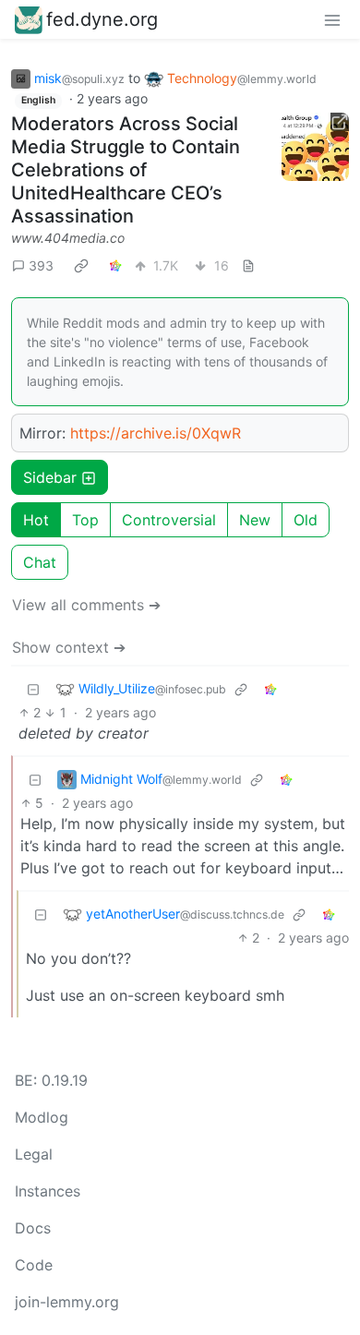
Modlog (41, 1117)
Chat (39, 562)
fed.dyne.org (102, 19)
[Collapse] (33, 688)
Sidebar (50, 477)
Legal (34, 1154)
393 (41, 265)
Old (306, 520)
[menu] (332, 19)
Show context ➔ (69, 647)
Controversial (169, 520)
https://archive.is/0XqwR (155, 433)
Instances (47, 1191)
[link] (81, 265)
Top (85, 520)
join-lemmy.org (67, 1302)
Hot (36, 520)
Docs (33, 1228)
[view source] (248, 265)
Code (34, 1265)
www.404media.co (68, 238)
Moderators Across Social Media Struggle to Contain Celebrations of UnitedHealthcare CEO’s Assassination (125, 170)
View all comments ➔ (86, 604)
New (254, 520)
